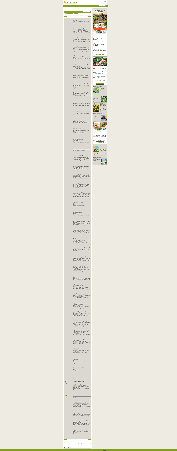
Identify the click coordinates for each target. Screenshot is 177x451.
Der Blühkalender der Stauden (98, 103)
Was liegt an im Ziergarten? (97, 157)
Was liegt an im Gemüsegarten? (98, 86)
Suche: (82, 11)
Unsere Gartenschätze (96, 94)
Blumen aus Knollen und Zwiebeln (98, 67)
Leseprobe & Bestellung (99, 54)
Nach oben (65, 439)
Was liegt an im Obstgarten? (97, 113)
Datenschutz (70, 450)
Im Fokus (71, 5)
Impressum (65, 450)
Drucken (90, 439)
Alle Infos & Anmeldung (99, 83)
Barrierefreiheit (80, 450)
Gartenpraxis (66, 5)
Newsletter (88, 5)
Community (82, 5)
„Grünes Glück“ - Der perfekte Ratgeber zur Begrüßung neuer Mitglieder (99, 35)
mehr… (101, 90)
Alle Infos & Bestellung (99, 142)
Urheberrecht (75, 450)
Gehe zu (79, 443)
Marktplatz (77, 5)
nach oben (104, 450)
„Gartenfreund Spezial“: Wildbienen (99, 131)
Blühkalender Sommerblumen (98, 144)
